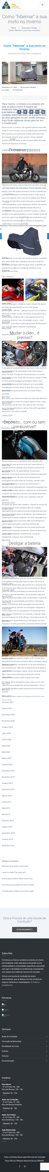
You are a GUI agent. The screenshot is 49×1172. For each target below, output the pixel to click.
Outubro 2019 (7, 783)
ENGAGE (40, 1161)
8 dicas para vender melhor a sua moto (17, 879)
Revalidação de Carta (10, 1046)
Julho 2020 (6, 733)
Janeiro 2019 (7, 827)
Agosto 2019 (7, 796)
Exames (5, 1051)
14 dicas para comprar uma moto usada (18, 891)
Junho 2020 (6, 740)
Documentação (8, 1061)
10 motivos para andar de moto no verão (18, 885)
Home (13, 28)
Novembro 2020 (8, 721)
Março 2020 (6, 758)
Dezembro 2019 (8, 771)
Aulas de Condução (9, 1037)
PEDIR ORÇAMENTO (25, 930)
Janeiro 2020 (7, 765)
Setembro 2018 (8, 846)
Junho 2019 (6, 802)
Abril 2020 (6, 752)
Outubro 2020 (7, 727)
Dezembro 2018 (8, 833)
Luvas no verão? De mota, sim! (14, 872)
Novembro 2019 (8, 777)
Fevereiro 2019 (8, 821)
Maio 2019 (6, 808)
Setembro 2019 (8, 789)
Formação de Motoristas (11, 1041)
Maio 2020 (6, 746)
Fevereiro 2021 (8, 702)
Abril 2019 (6, 814)
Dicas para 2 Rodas (29, 28)
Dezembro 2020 (8, 715)
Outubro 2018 (7, 839)
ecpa (7, 90)
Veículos (5, 1056)
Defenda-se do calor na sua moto (15, 866)
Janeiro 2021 (7, 708)
